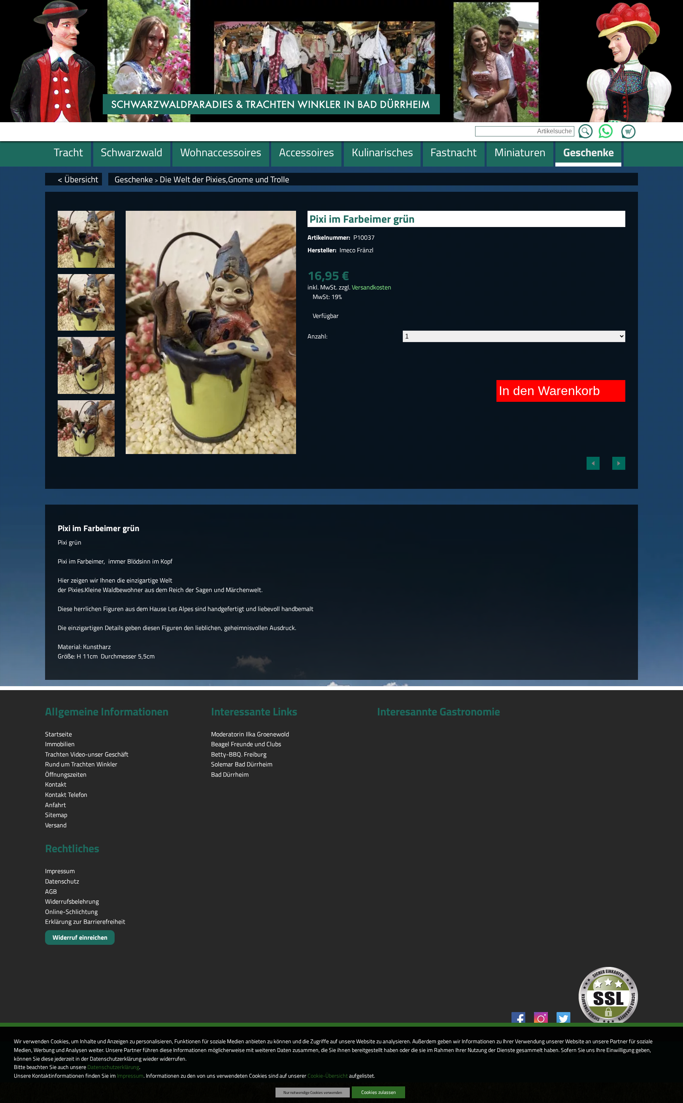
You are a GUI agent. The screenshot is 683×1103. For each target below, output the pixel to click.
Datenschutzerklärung (113, 1067)
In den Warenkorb (549, 391)
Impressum (130, 1075)
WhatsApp (606, 129)
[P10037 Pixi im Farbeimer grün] (86, 239)
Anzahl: (317, 336)
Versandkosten (371, 287)
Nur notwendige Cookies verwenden (312, 1092)
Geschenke (134, 179)
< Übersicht (78, 179)
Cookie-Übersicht (328, 1075)
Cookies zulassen (378, 1092)
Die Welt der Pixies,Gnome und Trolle (224, 179)
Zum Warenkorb (628, 127)
